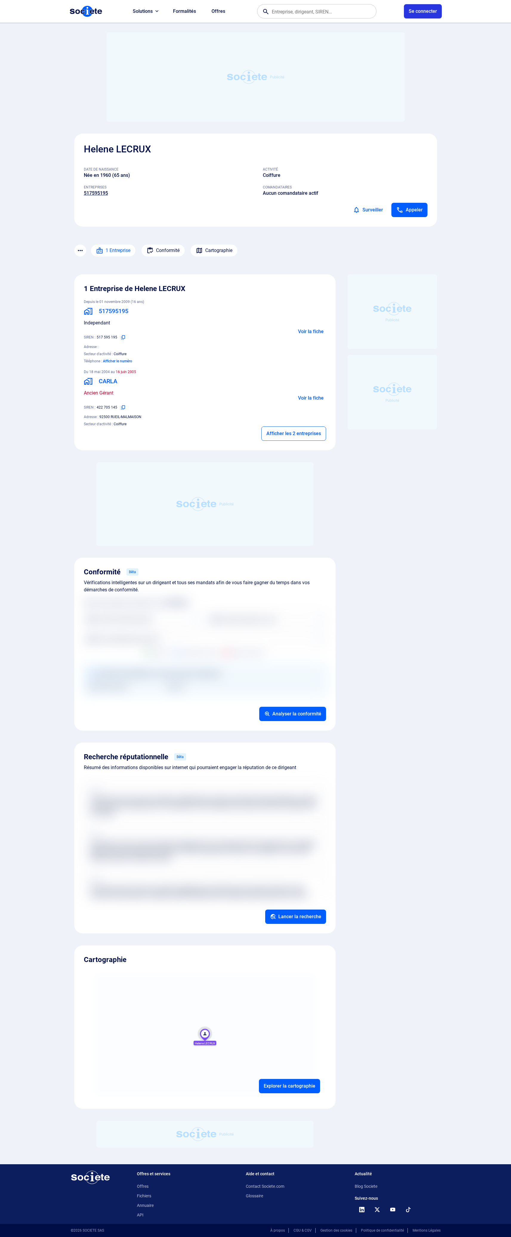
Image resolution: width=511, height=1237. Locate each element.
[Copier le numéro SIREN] (123, 337)
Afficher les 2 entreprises (293, 433)
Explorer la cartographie (289, 1086)
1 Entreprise (118, 250)
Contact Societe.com (265, 1186)
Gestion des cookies (336, 1230)
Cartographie (218, 250)
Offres (218, 11)
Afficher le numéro (117, 361)
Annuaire (145, 1205)
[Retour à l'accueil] (90, 1177)
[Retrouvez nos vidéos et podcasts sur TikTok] (408, 1209)
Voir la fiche (311, 331)
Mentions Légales (427, 1230)
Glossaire (254, 1195)
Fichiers (144, 1195)
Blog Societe (366, 1186)
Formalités (184, 11)
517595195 (96, 193)
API (140, 1215)
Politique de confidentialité (382, 1230)
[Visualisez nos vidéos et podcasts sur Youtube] (393, 1209)
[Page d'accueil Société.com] (86, 11)
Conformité (168, 250)
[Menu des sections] (80, 250)
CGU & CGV (303, 1230)
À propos (277, 1230)
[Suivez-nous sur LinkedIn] (362, 1209)
